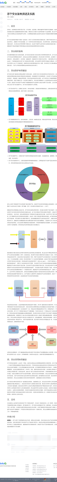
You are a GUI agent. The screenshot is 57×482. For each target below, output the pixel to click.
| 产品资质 (55, 480)
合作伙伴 (27, 468)
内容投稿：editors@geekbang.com (39, 465)
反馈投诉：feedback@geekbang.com (40, 469)
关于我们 (27, 464)
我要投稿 (27, 466)
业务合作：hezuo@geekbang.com (39, 467)
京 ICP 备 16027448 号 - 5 (36, 480)
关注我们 (27, 471)
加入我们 (27, 469)
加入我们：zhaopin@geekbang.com (39, 470)
